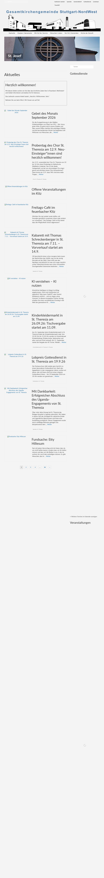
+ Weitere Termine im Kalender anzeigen (83, 516)
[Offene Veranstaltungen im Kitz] (16, 186)
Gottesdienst (35, 381)
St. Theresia (43, 179)
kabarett (35, 271)
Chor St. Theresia (37, 179)
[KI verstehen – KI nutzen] (16, 278)
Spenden (35, 429)
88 (45, 467)
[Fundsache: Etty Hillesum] (16, 436)
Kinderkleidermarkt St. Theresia (40, 347)
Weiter (56, 132)
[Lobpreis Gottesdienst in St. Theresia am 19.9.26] (16, 355)
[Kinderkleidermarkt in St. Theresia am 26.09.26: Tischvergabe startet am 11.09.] (16, 314)
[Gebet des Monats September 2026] (16, 111)
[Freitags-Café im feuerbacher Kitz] (16, 204)
